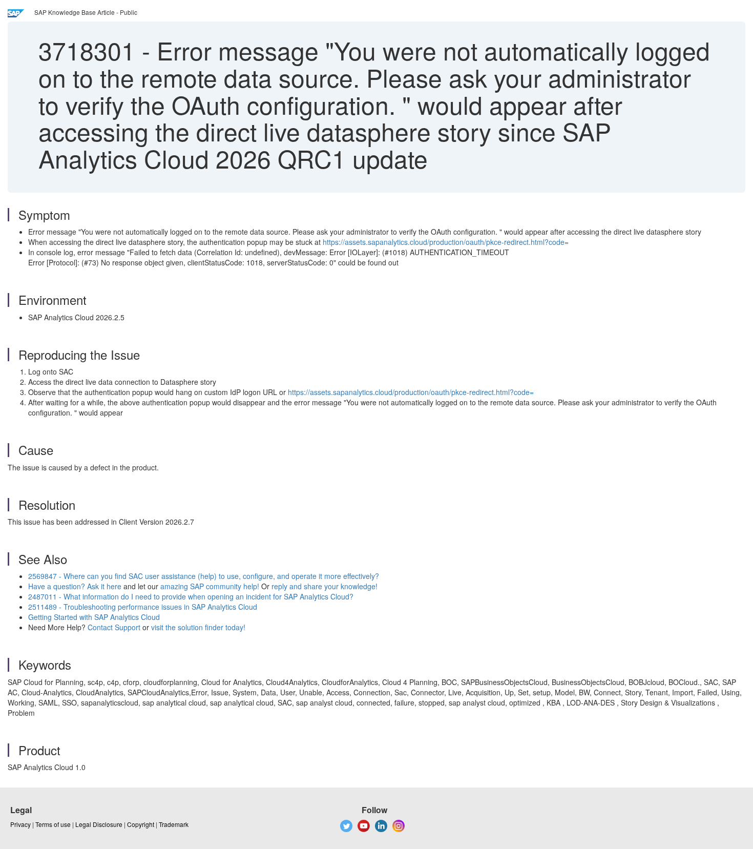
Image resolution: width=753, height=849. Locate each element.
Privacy (20, 824)
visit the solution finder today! (198, 627)
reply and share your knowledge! (324, 586)
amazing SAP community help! (210, 586)
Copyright (140, 824)
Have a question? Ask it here (75, 586)
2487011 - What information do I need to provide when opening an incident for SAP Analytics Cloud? (190, 596)
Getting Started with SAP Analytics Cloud (94, 617)
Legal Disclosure (98, 824)
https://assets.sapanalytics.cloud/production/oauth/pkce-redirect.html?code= (446, 242)
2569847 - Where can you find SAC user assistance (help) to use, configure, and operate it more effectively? (203, 576)
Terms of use (53, 824)
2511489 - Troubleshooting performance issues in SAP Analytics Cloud (142, 607)
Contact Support (114, 627)
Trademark (174, 824)
